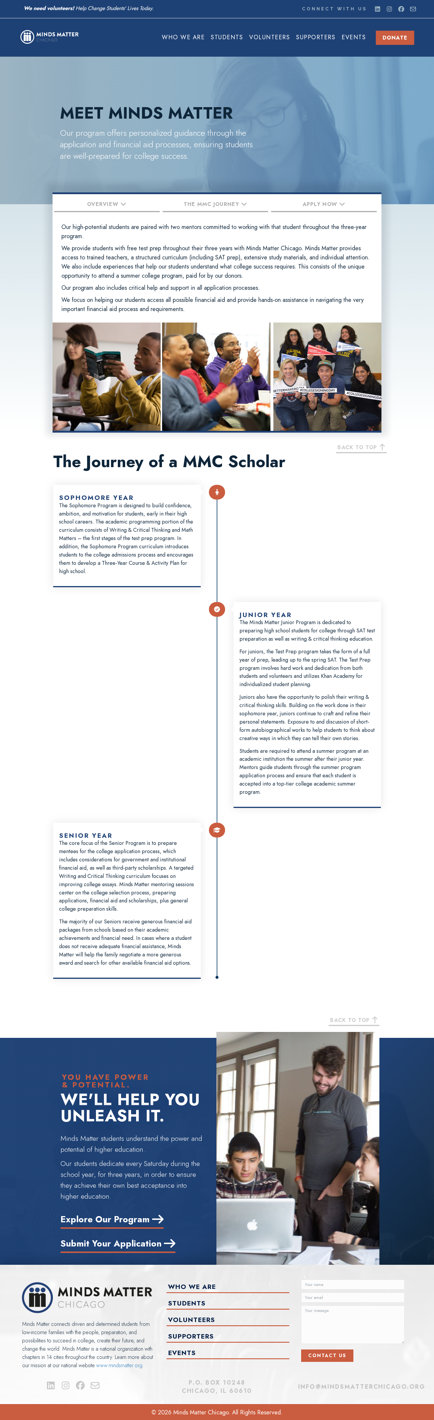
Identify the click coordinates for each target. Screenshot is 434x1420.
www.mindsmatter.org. (120, 1365)
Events (354, 37)
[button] (377, 9)
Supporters (315, 37)
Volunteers (269, 37)
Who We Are (183, 37)
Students (227, 37)
